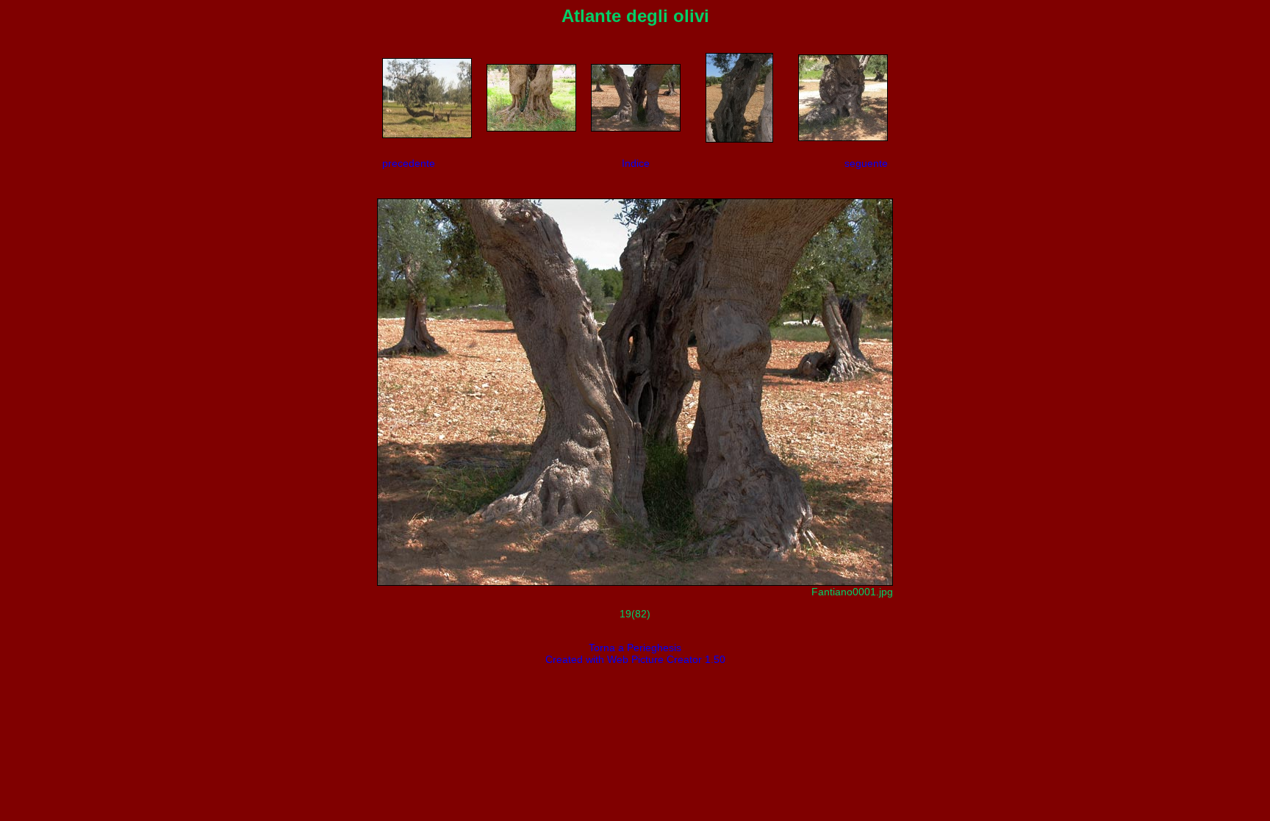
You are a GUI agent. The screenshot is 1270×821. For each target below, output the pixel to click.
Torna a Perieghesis (635, 647)
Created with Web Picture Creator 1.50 (635, 659)
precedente (408, 163)
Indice (636, 163)
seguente (866, 163)
